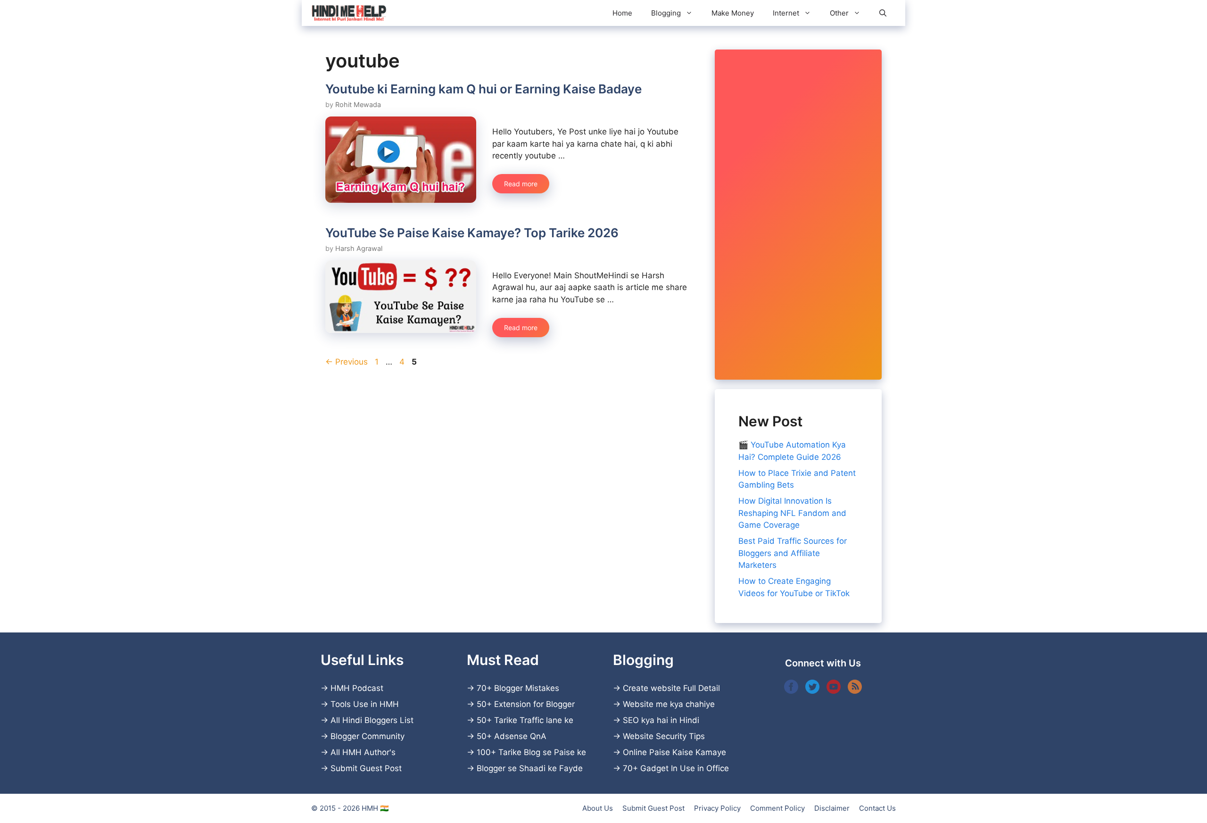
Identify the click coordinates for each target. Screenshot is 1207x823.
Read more (520, 184)
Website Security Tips (664, 736)
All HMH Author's (363, 752)
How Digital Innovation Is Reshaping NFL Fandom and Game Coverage (792, 513)
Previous (346, 361)
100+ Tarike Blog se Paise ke (531, 752)
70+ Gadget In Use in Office (676, 768)
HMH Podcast (357, 688)
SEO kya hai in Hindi (661, 720)
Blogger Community (368, 736)
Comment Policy (777, 808)
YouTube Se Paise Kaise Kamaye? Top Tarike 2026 (472, 232)
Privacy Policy (717, 808)
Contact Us (877, 808)
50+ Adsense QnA (511, 736)
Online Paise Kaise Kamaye (674, 752)
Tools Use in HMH (365, 704)
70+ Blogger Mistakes (518, 688)
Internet (786, 12)
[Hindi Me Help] (349, 13)
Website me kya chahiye (669, 704)
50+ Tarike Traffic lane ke (525, 720)
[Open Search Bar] (883, 13)
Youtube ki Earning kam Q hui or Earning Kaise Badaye (483, 89)
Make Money (732, 12)
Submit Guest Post (366, 768)
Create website (652, 688)
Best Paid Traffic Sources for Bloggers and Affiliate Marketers (792, 553)
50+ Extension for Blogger (526, 704)
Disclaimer (832, 808)
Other (839, 12)
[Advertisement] (798, 214)
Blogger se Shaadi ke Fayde (530, 768)
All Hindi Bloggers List (372, 720)
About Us (597, 808)
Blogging (666, 12)
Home (622, 12)
